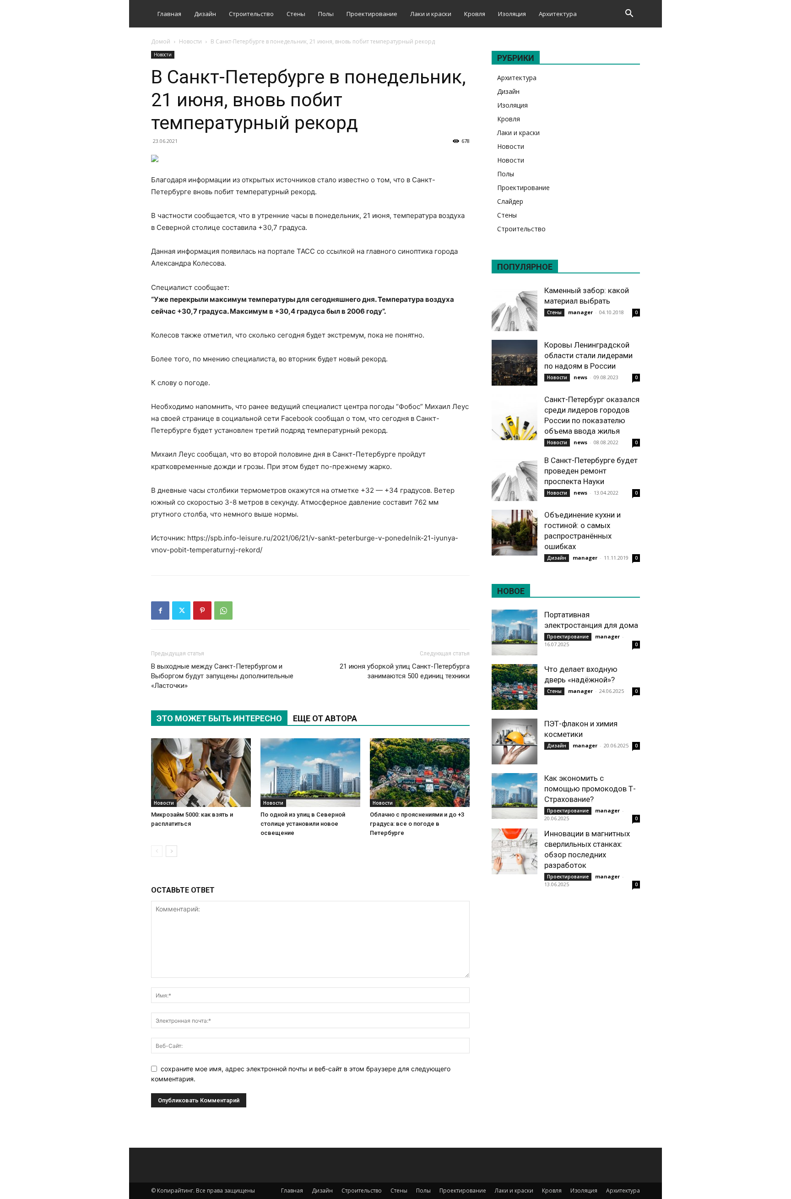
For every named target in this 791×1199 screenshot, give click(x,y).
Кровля (474, 14)
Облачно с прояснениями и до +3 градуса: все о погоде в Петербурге (417, 823)
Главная (169, 14)
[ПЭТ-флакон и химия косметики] (514, 741)
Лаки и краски (430, 14)
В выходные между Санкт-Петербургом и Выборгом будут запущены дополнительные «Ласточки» (222, 676)
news (580, 377)
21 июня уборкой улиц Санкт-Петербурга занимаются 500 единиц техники (405, 671)
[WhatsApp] (223, 610)
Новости (190, 41)
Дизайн (205, 14)
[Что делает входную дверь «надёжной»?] (514, 687)
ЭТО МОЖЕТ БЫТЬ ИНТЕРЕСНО (219, 718)
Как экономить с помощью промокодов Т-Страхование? (590, 789)
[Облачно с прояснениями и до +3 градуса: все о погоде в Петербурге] (420, 772)
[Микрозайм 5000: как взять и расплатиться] (201, 772)
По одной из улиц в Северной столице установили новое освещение (302, 823)
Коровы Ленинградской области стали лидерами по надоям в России (588, 355)
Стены (296, 14)
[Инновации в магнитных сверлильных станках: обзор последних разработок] (514, 851)
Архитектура (558, 14)
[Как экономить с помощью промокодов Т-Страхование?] (514, 796)
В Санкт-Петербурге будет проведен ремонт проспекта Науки (591, 471)
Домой (160, 41)
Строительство (251, 14)
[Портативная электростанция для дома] (514, 632)
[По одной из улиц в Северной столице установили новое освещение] (310, 772)
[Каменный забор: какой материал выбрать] (514, 308)
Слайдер (510, 201)
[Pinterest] (202, 610)
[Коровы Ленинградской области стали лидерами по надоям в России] (514, 363)
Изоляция (512, 14)
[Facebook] (160, 610)
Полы (326, 14)
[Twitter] (181, 610)
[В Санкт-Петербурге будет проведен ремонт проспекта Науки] (514, 478)
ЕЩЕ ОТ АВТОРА (325, 718)
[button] (629, 14)
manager (580, 312)
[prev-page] (157, 851)
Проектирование (372, 14)
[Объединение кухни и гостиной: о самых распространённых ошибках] (514, 533)
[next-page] (171, 851)
